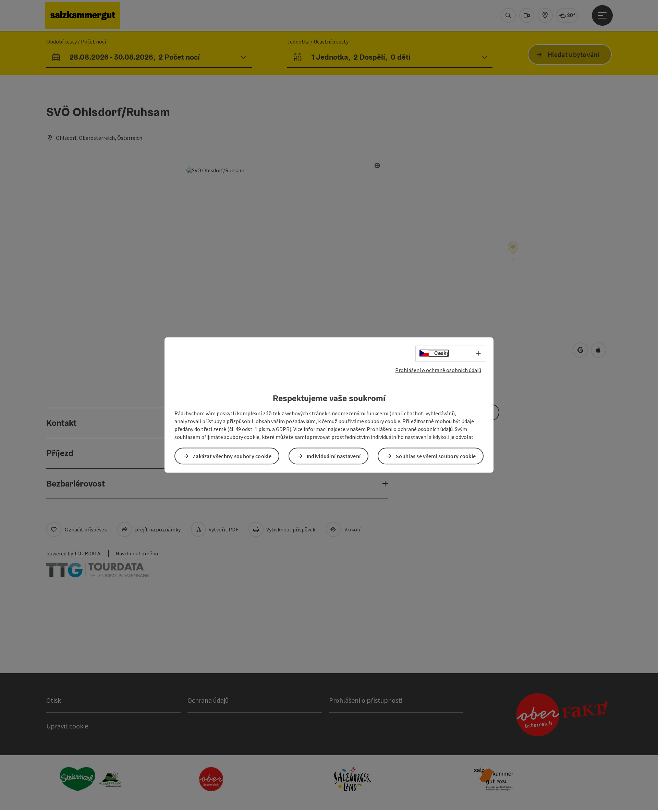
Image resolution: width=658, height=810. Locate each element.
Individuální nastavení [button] (334, 455)
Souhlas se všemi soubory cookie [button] (436, 455)
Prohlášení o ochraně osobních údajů (438, 370)
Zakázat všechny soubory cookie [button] (232, 455)
